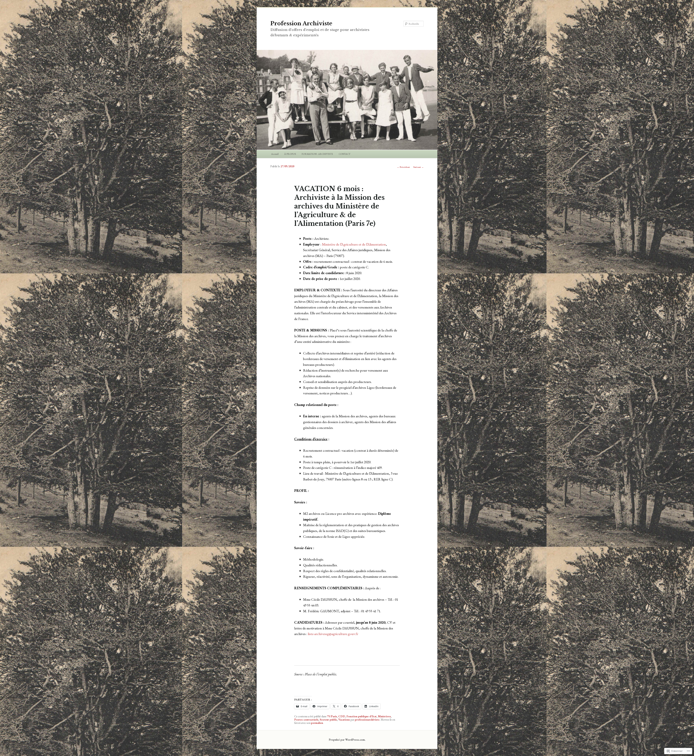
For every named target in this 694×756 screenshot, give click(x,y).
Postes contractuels (306, 719)
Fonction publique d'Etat (361, 716)
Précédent (403, 167)
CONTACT (344, 154)
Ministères (384, 716)
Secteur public (328, 719)
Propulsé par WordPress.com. (347, 740)
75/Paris (332, 716)
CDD (341, 716)
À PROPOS (290, 154)
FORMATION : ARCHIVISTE (317, 154)
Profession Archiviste (301, 23)
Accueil (275, 154)
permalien (317, 723)
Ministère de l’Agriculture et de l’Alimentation (354, 244)
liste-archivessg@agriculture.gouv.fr (333, 633)
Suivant (418, 167)
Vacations (344, 719)
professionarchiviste (367, 719)
